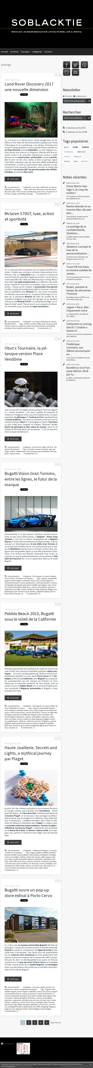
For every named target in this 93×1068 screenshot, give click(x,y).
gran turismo (30, 591)
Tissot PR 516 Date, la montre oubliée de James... (79, 270)
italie (46, 1002)
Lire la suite (14, 179)
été (34, 1007)
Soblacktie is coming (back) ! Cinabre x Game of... (79, 327)
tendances (31, 589)
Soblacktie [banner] (46, 24)
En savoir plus (11, 1066)
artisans (30, 861)
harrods (51, 1002)
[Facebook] (66, 64)
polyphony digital (42, 591)
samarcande (20, 866)
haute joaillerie (22, 855)
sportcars (51, 587)
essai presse (50, 191)
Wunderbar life (10, 324)
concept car (18, 594)
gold (16, 859)
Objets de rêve (47, 447)
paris (66, 147)
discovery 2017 (10, 191)
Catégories (37, 51)
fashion (23, 857)
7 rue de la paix (10, 863)
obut (50, 449)
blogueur (43, 589)
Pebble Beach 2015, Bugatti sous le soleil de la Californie (30, 616)
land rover (32, 189)
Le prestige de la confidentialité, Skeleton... (76, 230)
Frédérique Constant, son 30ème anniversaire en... (78, 349)
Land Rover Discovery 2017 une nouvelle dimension (29, 86)
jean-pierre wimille (30, 585)
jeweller (14, 855)
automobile (21, 194)
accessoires (43, 1004)
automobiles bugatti (47, 708)
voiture (34, 587)
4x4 (17, 191)
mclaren (27, 324)
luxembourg (31, 191)
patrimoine (47, 859)
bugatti (44, 578)
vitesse (54, 583)
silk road (47, 866)
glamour (85, 161)
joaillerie (39, 853)
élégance (78, 156)
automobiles (42, 587)
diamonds (39, 859)
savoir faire (13, 861)
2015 (38, 1007)
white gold (23, 859)
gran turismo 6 (19, 591)
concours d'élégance (42, 721)
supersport (9, 589)
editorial (81, 151)
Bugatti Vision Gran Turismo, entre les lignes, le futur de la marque (31, 479)
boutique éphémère (30, 1004)
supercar (30, 326)
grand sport (30, 583)
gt (52, 324)
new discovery (50, 189)
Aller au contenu (7, 2)
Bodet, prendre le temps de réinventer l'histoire (78, 290)
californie (22, 721)
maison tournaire (41, 449)
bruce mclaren (17, 328)
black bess (27, 587)
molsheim (26, 580)
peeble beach (13, 721)
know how (22, 861)
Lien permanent (13, 187)
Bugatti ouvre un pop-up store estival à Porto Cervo (28, 892)
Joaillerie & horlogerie (40, 850)
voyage (13, 194)
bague (48, 857)
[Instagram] (66, 72)
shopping (44, 1007)
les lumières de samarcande (27, 868)
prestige (30, 194)
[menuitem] (5, 51)
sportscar (14, 326)
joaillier (45, 853)
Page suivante (55, 1022)
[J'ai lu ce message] (91, 1064)
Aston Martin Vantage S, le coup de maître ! (77, 189)
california (30, 721)
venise (27, 866)
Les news (36, 187)
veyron (22, 583)
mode (28, 857)
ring (9, 859)
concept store (45, 1000)
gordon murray (28, 328)
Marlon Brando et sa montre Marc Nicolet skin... (78, 210)
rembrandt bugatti (15, 587)
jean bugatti (42, 585)
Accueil (4, 51)
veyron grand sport (43, 583)
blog (37, 589)
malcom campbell (39, 723)
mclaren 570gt (36, 324)
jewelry (7, 855)
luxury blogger (46, 1009)
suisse (7, 857)
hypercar (22, 326)
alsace (33, 580)
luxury (48, 324)
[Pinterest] (84, 64)
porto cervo (30, 1002)
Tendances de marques (24, 578)
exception (45, 861)
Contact (48, 51)
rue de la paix (34, 863)
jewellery (52, 853)
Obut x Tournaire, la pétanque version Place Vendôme (26, 353)
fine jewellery (34, 855)
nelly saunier (43, 868)
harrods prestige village (13, 1004)
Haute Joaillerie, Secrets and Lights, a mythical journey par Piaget (31, 753)
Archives (14, 51)
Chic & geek (36, 576)
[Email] (75, 72)
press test (41, 191)
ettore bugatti (16, 580)
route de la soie (37, 866)
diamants (30, 859)
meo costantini (43, 714)
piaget (32, 853)
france (12, 453)
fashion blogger (34, 1009)
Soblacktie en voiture (48, 187)
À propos (25, 51)
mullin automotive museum (22, 723)
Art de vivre (36, 447)
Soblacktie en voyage (13, 189)
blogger (50, 589)
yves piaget (14, 857)
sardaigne (39, 1002)
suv (21, 191)
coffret (12, 451)
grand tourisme (40, 326)
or (13, 859)
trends (23, 589)
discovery (40, 189)
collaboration (21, 451)
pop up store (34, 1000)
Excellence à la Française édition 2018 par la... (78, 371)
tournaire (30, 449)
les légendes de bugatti (13, 585)
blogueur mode (21, 1009)
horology (52, 855)
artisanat (37, 861)
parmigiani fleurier (15, 1007)
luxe (24, 191)
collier (43, 857)
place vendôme (43, 451)
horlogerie (44, 855)
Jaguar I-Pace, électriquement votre (78, 308)
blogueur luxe (10, 1009)
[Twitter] (75, 64)
